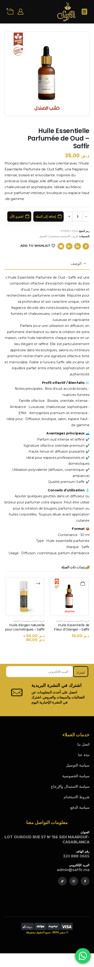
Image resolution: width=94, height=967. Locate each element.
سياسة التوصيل (77, 765)
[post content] (69, 597)
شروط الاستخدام (76, 797)
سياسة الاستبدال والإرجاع (70, 786)
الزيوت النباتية (38, 621)
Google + (69, 246)
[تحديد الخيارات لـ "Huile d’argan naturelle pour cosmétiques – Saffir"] (38, 583)
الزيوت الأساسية (69, 236)
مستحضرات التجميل (49, 236)
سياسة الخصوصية (75, 776)
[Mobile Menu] (84, 12)
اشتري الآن (17, 216)
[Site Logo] (66, 11)
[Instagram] (73, 881)
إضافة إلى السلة (46, 216)
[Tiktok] (62, 881)
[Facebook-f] (85, 881)
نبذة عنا (83, 755)
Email (61, 246)
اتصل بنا (83, 744)
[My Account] (20, 12)
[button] (87, 568)
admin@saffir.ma (73, 870)
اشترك (80, 672)
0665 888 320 (76, 856)
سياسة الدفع (79, 807)
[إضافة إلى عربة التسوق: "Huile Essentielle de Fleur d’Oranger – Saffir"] (82, 583)
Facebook (85, 246)
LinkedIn (77, 246)
